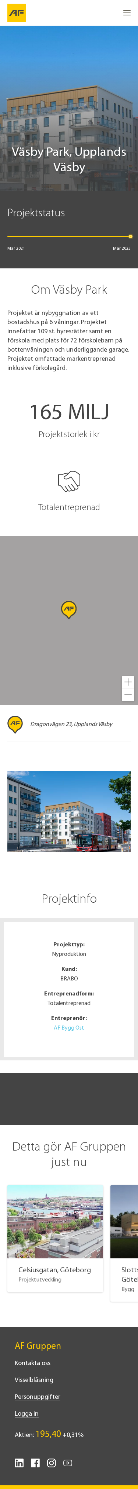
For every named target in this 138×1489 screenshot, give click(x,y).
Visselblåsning (34, 1380)
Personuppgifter (37, 1397)
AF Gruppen (38, 1346)
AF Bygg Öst (69, 1028)
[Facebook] (35, 1466)
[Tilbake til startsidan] (16, 13)
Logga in (27, 1414)
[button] (128, 682)
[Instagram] (51, 1466)
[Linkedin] (19, 1466)
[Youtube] (67, 1466)
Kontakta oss (32, 1363)
